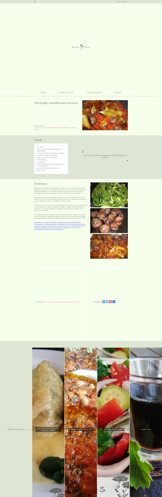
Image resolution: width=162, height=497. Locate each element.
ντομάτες (53, 302)
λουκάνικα (47, 302)
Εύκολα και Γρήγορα (40, 127)
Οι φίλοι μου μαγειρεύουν (94, 92)
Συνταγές (43, 92)
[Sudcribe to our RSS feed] (120, 1)
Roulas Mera (81, 47)
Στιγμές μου (118, 92)
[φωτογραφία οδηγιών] (109, 194)
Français (124, 1)
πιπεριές (76, 302)
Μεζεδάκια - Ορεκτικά (70, 127)
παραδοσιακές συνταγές (65, 302)
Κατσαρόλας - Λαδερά (55, 127)
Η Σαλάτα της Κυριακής (66, 92)
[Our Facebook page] (118, 1)
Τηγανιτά (37, 129)
